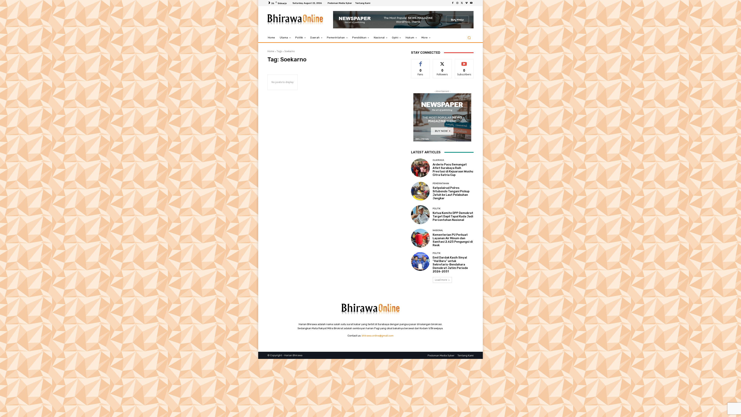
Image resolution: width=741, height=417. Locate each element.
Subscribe (464, 61)
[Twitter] (462, 3)
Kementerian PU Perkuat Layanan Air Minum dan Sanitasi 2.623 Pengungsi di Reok (453, 240)
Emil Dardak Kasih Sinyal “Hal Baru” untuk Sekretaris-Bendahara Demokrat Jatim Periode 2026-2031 (450, 264)
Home (270, 51)
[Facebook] (452, 3)
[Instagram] (457, 3)
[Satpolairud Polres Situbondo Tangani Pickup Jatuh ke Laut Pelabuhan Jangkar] (420, 191)
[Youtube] (471, 3)
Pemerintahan (441, 183)
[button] (469, 37)
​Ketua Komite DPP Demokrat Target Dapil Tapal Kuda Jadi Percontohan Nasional (453, 216)
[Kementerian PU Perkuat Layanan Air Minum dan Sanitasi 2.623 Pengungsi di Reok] (420, 238)
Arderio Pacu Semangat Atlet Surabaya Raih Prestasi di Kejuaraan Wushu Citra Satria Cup (453, 170)
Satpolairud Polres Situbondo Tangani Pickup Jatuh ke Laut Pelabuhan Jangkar (451, 193)
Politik (437, 209)
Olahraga (438, 160)
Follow (442, 61)
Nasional (438, 230)
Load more (441, 279)
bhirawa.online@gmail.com (377, 335)
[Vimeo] (466, 3)
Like (420, 61)
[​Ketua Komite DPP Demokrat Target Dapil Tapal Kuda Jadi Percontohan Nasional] (420, 214)
